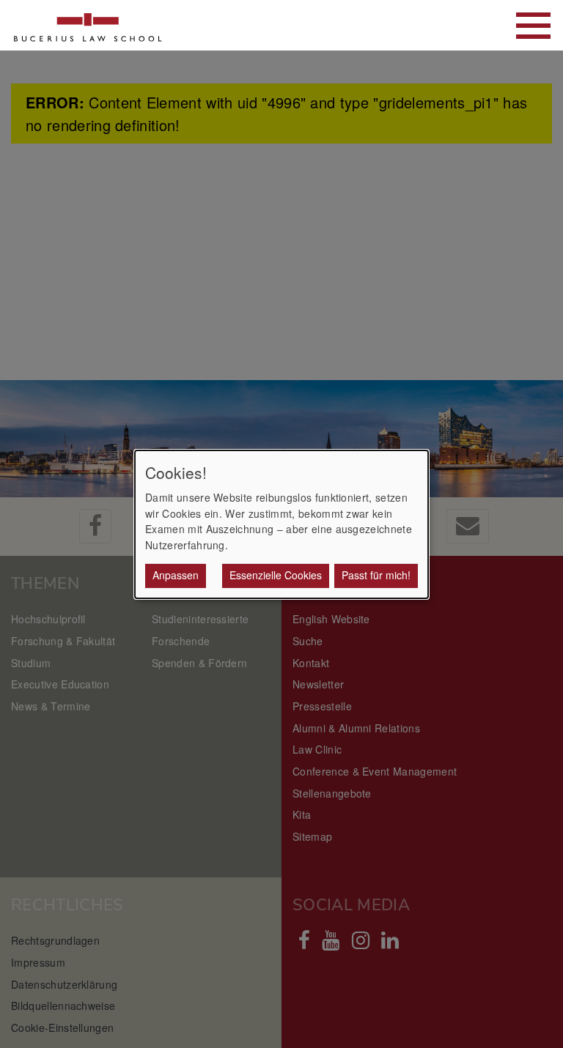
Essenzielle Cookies (275, 575)
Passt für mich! (376, 575)
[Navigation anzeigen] (533, 26)
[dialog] (281, 524)
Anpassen (175, 575)
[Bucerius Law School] (88, 25)
